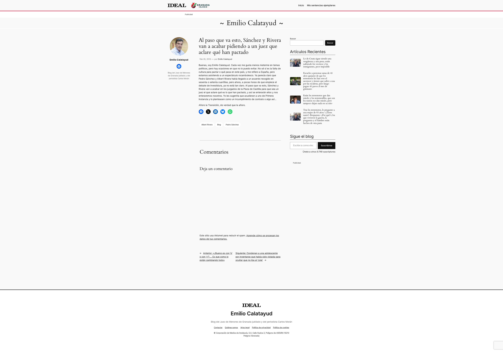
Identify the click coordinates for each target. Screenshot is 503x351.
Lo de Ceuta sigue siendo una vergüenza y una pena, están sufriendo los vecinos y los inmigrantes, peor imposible (317, 62)
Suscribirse (326, 145)
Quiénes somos (231, 327)
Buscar (293, 38)
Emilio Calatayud (251, 23)
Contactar (218, 327)
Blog (219, 124)
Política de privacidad (261, 327)
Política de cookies (281, 327)
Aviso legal (245, 327)
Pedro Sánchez (232, 124)
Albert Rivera (206, 124)
